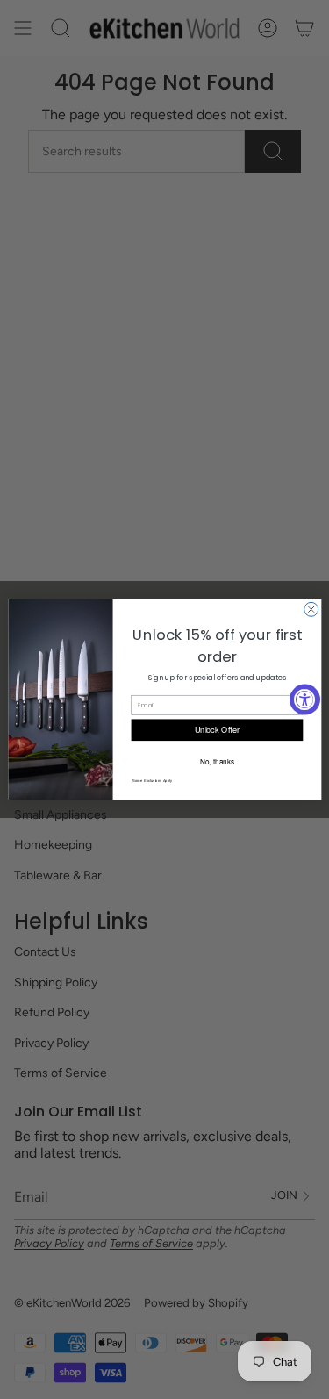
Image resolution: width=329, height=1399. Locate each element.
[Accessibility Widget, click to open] (305, 700)
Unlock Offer (217, 729)
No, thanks (216, 761)
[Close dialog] (311, 609)
